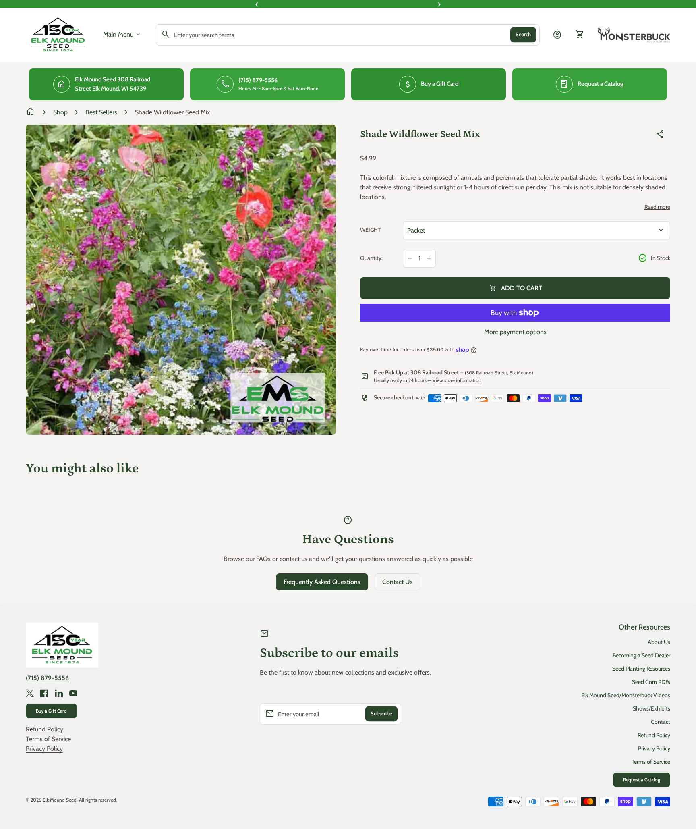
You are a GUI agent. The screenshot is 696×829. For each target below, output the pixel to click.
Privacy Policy (44, 748)
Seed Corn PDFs (651, 682)
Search (523, 34)
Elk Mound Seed (60, 800)
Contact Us (397, 582)
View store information (457, 380)
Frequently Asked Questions (322, 582)
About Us (659, 642)
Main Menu (122, 35)
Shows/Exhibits (651, 708)
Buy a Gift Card (51, 711)
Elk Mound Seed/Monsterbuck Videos (625, 695)
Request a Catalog (641, 780)
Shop (60, 112)
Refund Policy (44, 729)
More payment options (515, 332)
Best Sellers (101, 112)
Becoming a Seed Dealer (641, 655)
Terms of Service (48, 739)
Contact (660, 721)
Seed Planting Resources (641, 668)
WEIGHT (370, 229)
